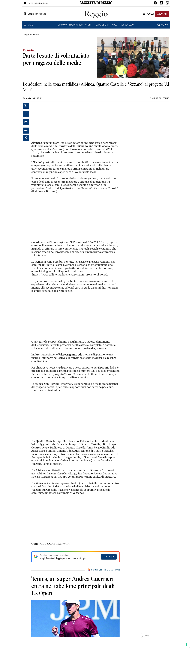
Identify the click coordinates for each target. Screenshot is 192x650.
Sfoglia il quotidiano (37, 14)
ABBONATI (162, 14)
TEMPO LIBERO (101, 25)
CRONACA (62, 25)
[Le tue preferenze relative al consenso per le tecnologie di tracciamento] (187, 645)
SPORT (88, 25)
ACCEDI (150, 14)
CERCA (164, 25)
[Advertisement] (53, 121)
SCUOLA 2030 (127, 25)
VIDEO (114, 25)
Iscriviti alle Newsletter (38, 4)
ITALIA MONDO (75, 25)
